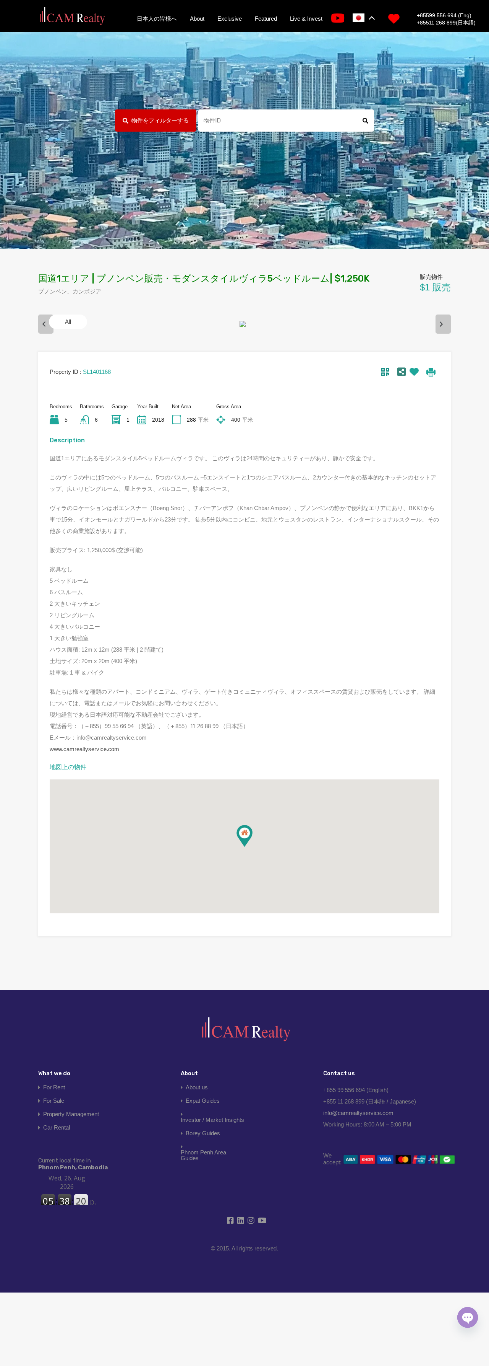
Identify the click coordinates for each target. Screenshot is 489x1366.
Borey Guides (203, 1133)
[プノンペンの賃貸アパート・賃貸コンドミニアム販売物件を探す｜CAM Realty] (71, 16)
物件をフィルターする (160, 120)
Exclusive (229, 18)
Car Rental (56, 1127)
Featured (266, 18)
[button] (244, 836)
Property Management (71, 1114)
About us (197, 1087)
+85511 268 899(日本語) (446, 23)
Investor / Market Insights (212, 1120)
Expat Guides (203, 1101)
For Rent (54, 1087)
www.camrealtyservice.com (84, 749)
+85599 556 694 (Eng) (444, 15)
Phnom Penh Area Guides (203, 1155)
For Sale (53, 1101)
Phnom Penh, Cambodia (73, 1164)
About (197, 18)
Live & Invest (306, 18)
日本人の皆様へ (157, 18)
